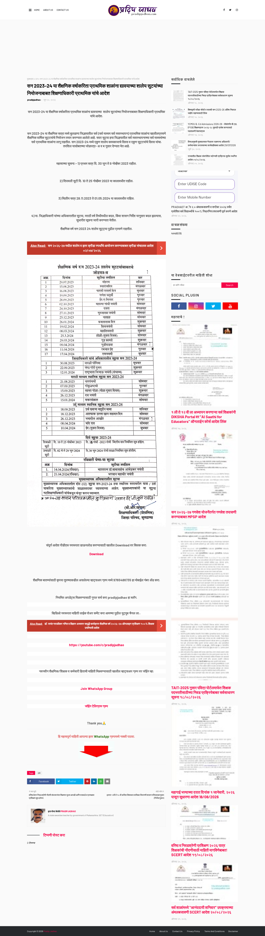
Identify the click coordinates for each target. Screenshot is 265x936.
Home (37, 10)
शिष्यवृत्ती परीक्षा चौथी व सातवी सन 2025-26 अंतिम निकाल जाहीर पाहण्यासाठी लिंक (212, 111)
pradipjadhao (34, 99)
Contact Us (63, 10)
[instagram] (236, 10)
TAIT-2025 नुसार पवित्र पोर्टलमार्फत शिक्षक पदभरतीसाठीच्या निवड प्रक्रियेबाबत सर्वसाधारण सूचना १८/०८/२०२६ (210, 95)
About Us (48, 10)
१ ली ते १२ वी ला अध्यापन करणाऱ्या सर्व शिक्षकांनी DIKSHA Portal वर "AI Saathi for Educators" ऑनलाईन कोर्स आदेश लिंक (203, 417)
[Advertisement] (132, 47)
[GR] (204, 187)
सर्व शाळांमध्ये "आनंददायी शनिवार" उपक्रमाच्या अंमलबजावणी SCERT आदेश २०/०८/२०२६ (202, 909)
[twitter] (230, 10)
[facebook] (224, 10)
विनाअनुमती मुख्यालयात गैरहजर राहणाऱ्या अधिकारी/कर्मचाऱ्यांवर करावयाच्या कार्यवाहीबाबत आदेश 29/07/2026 (212, 143)
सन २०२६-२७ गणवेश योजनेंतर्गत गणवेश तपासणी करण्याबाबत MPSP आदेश (203, 514)
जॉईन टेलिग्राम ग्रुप (96, 706)
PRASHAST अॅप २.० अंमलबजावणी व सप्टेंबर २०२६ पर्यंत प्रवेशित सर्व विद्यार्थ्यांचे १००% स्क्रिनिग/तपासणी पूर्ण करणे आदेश (204, 209)
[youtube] (230, 306)
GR (36, 78)
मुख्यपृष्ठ (30, 78)
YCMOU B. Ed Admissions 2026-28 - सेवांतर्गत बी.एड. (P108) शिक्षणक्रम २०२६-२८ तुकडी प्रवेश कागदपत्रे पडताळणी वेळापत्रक (212, 128)
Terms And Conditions (214, 931)
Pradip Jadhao (50, 931)
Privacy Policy (193, 931)
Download (96, 554)
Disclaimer (233, 931)
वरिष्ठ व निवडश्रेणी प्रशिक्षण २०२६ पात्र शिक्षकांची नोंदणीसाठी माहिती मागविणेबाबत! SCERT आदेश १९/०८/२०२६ (199, 850)
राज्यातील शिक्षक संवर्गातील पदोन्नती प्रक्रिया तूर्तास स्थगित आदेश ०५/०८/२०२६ (212, 158)
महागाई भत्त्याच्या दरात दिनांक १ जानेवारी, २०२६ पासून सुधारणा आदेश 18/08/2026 (203, 794)
